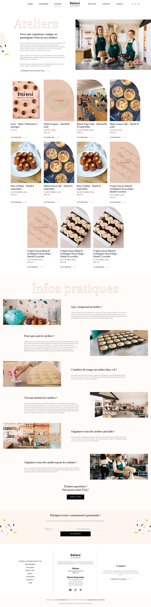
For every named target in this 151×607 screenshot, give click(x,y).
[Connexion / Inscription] (135, 4)
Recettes (92, 4)
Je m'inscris (16, 137)
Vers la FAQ (75, 497)
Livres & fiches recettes (30, 561)
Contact (120, 4)
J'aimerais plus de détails (32, 71)
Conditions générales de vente (67, 603)
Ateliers (57, 4)
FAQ (30, 583)
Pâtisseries (43, 4)
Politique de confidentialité (84, 603)
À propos (106, 4)
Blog (30, 573)
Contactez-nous (118, 579)
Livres (30, 4)
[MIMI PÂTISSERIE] (75, 4)
